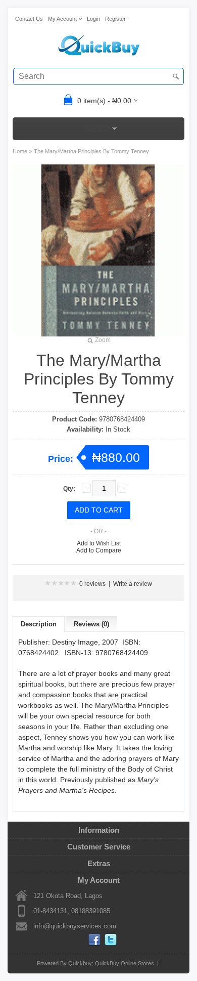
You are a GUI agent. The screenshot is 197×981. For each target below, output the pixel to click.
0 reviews (92, 583)
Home (20, 151)
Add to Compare (98, 550)
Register (115, 19)
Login (93, 19)
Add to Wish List (99, 543)
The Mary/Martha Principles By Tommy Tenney (91, 151)
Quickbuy (80, 963)
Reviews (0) (91, 624)
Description (39, 624)
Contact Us (29, 19)
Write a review (132, 583)
